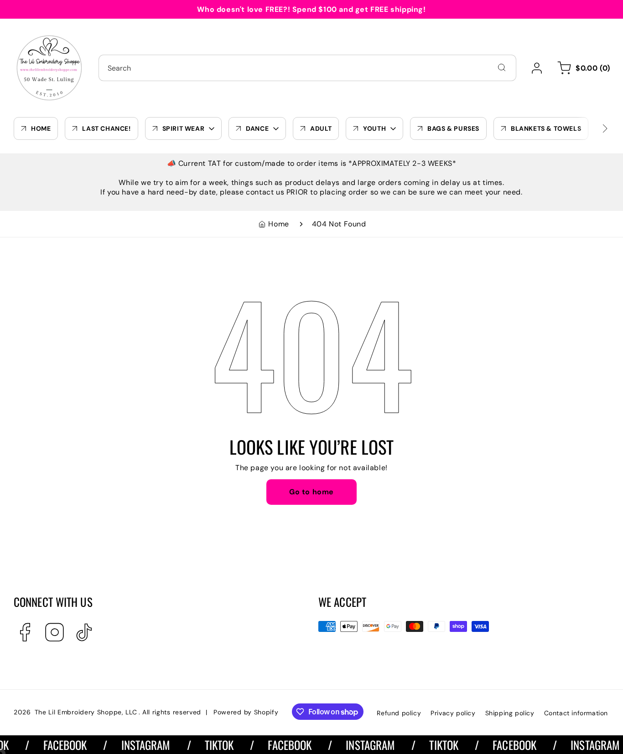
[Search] (502, 67)
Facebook (57, 744)
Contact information (576, 713)
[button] (582, 68)
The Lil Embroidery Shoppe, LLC (86, 712)
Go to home (311, 492)
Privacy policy (453, 713)
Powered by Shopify (246, 712)
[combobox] (307, 68)
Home (278, 224)
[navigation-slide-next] (593, 128)
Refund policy (399, 713)
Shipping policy (510, 713)
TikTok (211, 744)
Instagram (138, 744)
